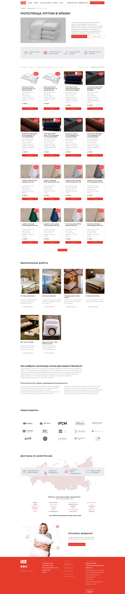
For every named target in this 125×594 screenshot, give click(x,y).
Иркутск (35, 509)
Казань (35, 511)
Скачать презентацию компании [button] (94, 581)
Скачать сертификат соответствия (95, 570)
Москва (53, 509)
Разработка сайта (90, 589)
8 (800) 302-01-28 (68, 571)
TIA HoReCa (23, 8)
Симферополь (91, 502)
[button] (97, 2)
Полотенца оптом (31, 8)
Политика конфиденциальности (95, 565)
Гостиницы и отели (47, 563)
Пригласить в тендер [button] (91, 583)
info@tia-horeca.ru (68, 568)
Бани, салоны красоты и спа (50, 567)
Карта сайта (89, 567)
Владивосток (35, 506)
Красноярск (53, 506)
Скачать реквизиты (91, 577)
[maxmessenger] (26, 566)
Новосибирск (73, 502)
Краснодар (53, 504)
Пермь (73, 508)
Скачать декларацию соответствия (95, 572)
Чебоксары (91, 509)
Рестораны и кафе (47, 565)
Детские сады (46, 570)
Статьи (44, 572)
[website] (21, 566)
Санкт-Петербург (73, 509)
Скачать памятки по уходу (92, 574)
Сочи (91, 504)
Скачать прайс (89, 579)
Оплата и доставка (91, 563)
